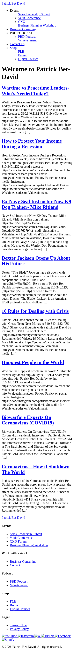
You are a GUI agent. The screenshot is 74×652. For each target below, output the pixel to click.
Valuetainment (27, 40)
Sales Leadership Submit (34, 14)
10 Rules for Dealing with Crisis (35, 311)
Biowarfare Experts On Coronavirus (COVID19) (28, 419)
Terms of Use (18, 625)
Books (22, 55)
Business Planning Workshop (37, 25)
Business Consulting (23, 29)
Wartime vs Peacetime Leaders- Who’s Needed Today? (35, 90)
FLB (21, 51)
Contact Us (17, 44)
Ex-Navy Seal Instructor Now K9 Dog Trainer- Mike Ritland (36, 204)
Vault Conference (29, 18)
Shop (13, 48)
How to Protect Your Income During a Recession (32, 143)
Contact (15, 565)
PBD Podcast (27, 36)
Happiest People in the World (33, 362)
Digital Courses (28, 59)
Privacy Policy (19, 629)
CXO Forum (18, 541)
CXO (21, 21)
